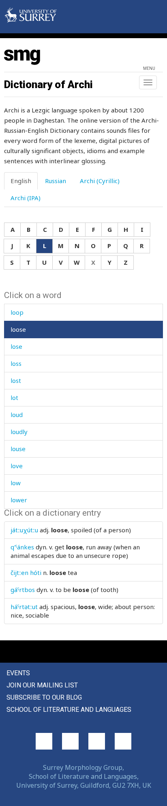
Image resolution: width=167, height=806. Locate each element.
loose (18, 329)
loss (16, 363)
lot (14, 397)
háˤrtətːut (24, 607)
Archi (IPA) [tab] (26, 198)
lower (19, 500)
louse (18, 449)
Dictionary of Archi (48, 84)
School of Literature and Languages (68, 709)
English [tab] (21, 181)
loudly (19, 432)
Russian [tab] (55, 181)
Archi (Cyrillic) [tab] (100, 181)
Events (18, 673)
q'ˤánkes (22, 547)
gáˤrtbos (23, 590)
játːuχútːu (24, 530)
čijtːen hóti (26, 572)
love (17, 466)
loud (17, 415)
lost (16, 380)
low (16, 483)
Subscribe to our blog (44, 697)
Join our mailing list (42, 685)
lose (16, 346)
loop (17, 312)
